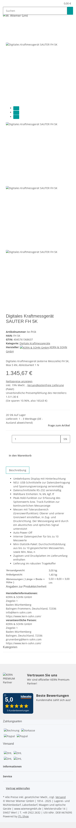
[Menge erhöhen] (63, 447)
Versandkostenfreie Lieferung (45, 385)
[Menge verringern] (9, 439)
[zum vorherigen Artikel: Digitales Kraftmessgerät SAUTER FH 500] (12, 24)
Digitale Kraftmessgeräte (35, 343)
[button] (59, 3)
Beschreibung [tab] (17, 470)
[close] (9, 38)
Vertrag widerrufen (18, 788)
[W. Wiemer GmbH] (15, 15)
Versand (61, 797)
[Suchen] (70, 11)
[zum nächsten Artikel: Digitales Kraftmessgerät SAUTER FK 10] (6, 24)
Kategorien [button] (10, 647)
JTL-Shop (23, 816)
